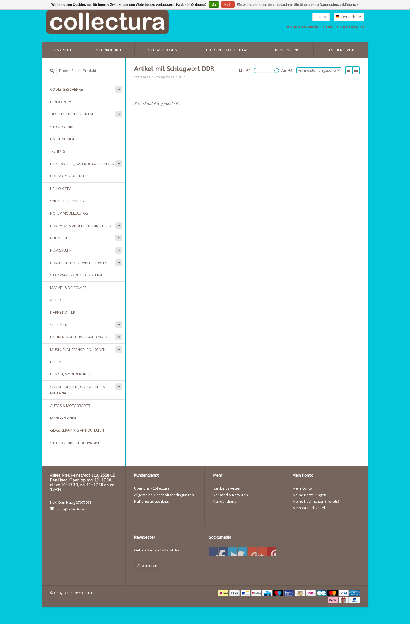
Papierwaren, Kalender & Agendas (82, 163)
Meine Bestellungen (309, 494)
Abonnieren (147, 565)
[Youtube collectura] (252, 551)
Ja (214, 5)
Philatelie (59, 237)
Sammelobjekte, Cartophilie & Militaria (77, 390)
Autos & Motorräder (70, 405)
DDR (181, 76)
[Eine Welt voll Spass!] (143, 22)
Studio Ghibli (62, 126)
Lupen (55, 361)
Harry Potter (62, 312)
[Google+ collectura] (232, 551)
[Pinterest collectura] (242, 551)
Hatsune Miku (63, 138)
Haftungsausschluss (151, 501)
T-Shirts (57, 151)
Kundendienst (288, 49)
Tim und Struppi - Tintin (71, 114)
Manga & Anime (64, 417)
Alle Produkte (108, 49)
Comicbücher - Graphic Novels (78, 262)
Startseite (62, 49)
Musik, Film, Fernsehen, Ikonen (78, 349)
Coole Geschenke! (67, 89)
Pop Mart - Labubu (67, 176)
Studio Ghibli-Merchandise (75, 442)
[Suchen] (52, 71)
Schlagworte (164, 76)
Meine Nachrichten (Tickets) (316, 501)
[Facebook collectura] (213, 551)
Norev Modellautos (69, 213)
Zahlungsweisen (227, 488)
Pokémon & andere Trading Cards (82, 225)
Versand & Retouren (230, 494)
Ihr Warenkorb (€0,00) (312, 27)
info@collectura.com (74, 509)
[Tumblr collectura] (262, 551)
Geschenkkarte (340, 49)
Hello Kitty (60, 188)
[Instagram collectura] (271, 551)
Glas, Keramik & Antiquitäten (77, 430)
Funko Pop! (60, 101)
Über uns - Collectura (226, 49)
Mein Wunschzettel (309, 507)
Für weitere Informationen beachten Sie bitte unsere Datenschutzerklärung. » (298, 5)
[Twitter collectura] (223, 551)
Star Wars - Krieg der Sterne (77, 275)
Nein (227, 5)
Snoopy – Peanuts (67, 200)
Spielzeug (59, 324)
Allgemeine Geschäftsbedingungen (164, 494)
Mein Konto (352, 27)
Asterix (57, 299)
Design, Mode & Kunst (70, 374)
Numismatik (61, 250)
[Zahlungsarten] (223, 592)
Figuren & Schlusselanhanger (78, 336)
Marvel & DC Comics (68, 287)
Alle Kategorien (162, 49)
